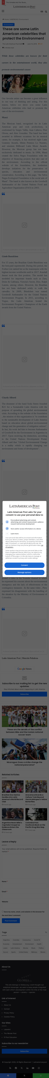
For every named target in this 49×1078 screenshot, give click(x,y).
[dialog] (24, 539)
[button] (24, 533)
